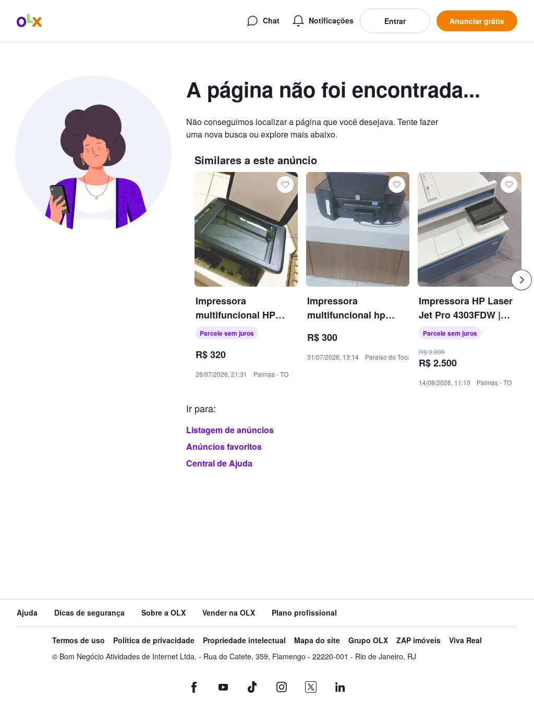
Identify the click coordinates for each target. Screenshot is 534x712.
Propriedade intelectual (244, 640)
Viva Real (465, 640)
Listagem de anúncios (230, 430)
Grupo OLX (368, 640)
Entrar (395, 21)
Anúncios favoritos (224, 446)
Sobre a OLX (163, 613)
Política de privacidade (154, 640)
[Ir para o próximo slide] (521, 279)
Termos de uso (78, 640)
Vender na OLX (228, 613)
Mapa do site (317, 640)
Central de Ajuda (219, 463)
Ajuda (27, 613)
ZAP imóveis (418, 640)
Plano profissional (304, 613)
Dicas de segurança (89, 613)
